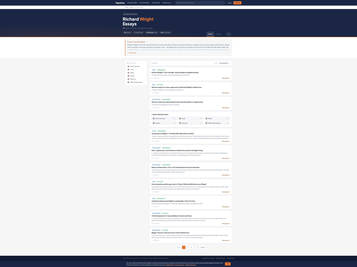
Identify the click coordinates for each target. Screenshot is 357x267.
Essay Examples (144, 2)
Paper (120, 3)
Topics (132, 7)
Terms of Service (190, 265)
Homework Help (132, 2)
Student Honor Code (208, 258)
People (131, 76)
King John (132, 79)
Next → (203, 247)
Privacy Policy (179, 265)
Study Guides (156, 2)
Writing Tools (166, 3)
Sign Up (237, 3)
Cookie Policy (169, 265)
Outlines (218, 34)
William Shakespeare (135, 82)
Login (229, 3)
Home (126, 7)
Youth (131, 69)
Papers (210, 34)
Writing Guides (228, 34)
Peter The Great (134, 66)
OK (228, 264)
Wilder (131, 73)
